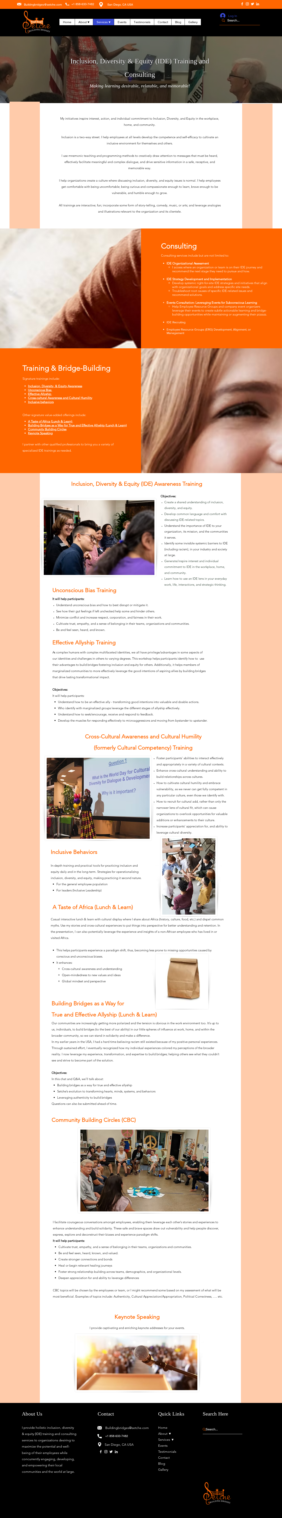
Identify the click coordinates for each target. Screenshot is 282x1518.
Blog (161, 1464)
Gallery (163, 1470)
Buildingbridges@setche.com (43, 4)
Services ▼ (166, 1440)
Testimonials (167, 1452)
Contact (164, 1458)
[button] (84, 22)
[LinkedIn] (258, 4)
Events (163, 1446)
